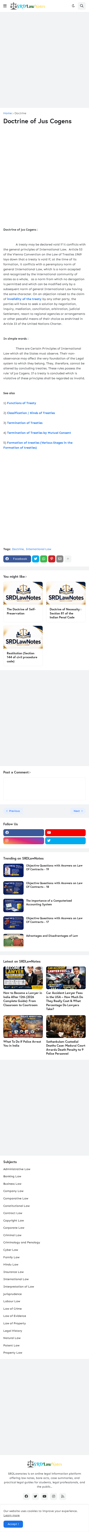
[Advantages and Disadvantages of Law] (13, 940)
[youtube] (65, 832)
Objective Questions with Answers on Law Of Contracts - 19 (54, 867)
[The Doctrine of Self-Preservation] (23, 593)
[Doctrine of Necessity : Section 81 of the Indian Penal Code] (65, 593)
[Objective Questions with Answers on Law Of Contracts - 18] (13, 888)
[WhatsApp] (43, 558)
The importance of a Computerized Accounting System (49, 902)
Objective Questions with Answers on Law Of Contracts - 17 (54, 920)
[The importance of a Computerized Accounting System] (13, 905)
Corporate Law (13, 1228)
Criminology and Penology (21, 1242)
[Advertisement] (44, 59)
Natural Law (11, 1338)
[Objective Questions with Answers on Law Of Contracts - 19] (13, 870)
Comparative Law (15, 1198)
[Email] (59, 558)
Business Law (12, 1184)
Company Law (13, 1191)
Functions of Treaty (21, 403)
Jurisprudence (12, 1294)
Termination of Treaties (24, 423)
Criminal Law (12, 1235)
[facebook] (23, 832)
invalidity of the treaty (24, 299)
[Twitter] (35, 558)
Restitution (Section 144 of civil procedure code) (22, 657)
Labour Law (11, 1301)
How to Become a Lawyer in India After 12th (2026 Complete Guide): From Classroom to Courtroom (22, 999)
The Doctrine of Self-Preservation (21, 611)
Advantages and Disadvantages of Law (52, 936)
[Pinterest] (51, 558)
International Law (38, 549)
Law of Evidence (14, 1316)
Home (7, 113)
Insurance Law (13, 1272)
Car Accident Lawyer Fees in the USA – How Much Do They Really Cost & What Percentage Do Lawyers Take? (64, 1001)
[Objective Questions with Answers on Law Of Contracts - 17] (13, 923)
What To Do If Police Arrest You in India (22, 1044)
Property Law (12, 1352)
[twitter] (65, 840)
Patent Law (11, 1345)
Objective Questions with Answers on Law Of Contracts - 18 (54, 885)
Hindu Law (10, 1264)
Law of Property (14, 1323)
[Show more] (67, 558)
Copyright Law (13, 1220)
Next (77, 810)
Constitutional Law (16, 1206)
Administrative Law (16, 1169)
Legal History (12, 1331)
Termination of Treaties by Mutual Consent (39, 433)
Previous (14, 810)
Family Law (11, 1257)
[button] (5, 5)
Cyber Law (10, 1250)
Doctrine (20, 113)
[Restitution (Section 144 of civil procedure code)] (23, 637)
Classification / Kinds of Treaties (31, 413)
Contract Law (12, 1213)
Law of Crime (12, 1308)
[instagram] (23, 840)
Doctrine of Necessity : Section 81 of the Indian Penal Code (65, 613)
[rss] (62, 1496)
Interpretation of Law (18, 1286)
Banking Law (12, 1176)
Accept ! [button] (13, 1524)
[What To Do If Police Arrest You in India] (23, 1026)
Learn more (12, 1515)
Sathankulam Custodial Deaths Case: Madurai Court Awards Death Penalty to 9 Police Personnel (65, 1048)
